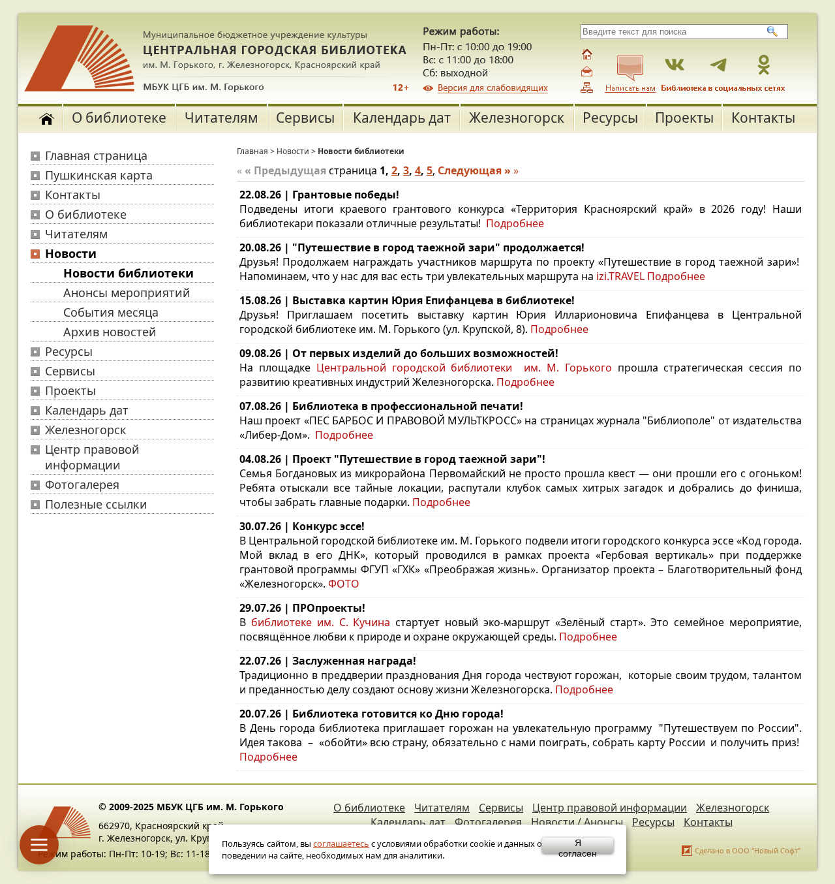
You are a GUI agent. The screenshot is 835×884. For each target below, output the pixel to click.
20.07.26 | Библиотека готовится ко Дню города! (371, 713)
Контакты (763, 117)
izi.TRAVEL (620, 276)
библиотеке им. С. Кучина (321, 622)
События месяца (111, 312)
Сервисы (305, 117)
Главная (252, 151)
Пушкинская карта (99, 175)
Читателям (221, 117)
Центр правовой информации (92, 457)
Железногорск (516, 117)
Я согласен (577, 845)
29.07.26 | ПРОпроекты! (302, 608)
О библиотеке (119, 117)
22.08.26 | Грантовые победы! (319, 194)
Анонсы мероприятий (126, 292)
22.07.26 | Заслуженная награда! (327, 661)
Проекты (684, 117)
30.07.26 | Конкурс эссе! (302, 526)
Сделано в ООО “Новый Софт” (747, 850)
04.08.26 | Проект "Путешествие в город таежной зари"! (392, 459)
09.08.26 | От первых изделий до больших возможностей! (398, 353)
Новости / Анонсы (577, 822)
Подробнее (515, 223)
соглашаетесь (341, 843)
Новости (71, 253)
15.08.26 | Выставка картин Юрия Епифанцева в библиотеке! (407, 300)
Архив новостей (110, 331)
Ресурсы (610, 117)
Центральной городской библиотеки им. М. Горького (467, 367)
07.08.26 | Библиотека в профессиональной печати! (381, 406)
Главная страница (96, 155)
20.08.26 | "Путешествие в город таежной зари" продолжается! (411, 247)
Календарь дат (402, 117)
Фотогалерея (82, 484)
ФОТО (343, 583)
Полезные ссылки (96, 504)
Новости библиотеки (128, 273)
